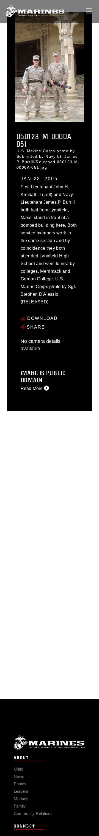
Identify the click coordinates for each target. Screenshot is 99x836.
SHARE (35, 327)
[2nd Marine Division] (35, 11)
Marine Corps (49, 742)
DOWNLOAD (42, 318)
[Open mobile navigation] (89, 11)
